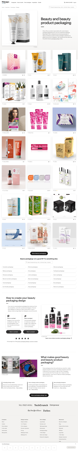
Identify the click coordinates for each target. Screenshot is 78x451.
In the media (4, 428)
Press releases (5, 426)
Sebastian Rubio (6, 132)
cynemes (4, 103)
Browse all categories (44, 436)
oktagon (30, 103)
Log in (74, 2)
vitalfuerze (30, 219)
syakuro (55, 161)
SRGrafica (22, 378)
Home (3, 7)
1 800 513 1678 (68, 2)
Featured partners (62, 439)
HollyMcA (5, 75)
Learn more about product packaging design (57, 338)
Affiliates (61, 430)
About (3, 421)
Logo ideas (61, 432)
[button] (75, 443)
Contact (3, 423)
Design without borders (63, 426)
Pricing (22, 430)
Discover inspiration (25, 428)
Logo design (42, 421)
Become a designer (63, 421)
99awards (61, 428)
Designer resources (63, 436)
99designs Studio (24, 432)
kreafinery (30, 161)
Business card (43, 423)
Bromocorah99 (5, 374)
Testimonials (4, 430)
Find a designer (27, 2)
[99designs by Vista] (5, 2)
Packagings (13, 7)
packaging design (55, 38)
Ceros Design (5, 190)
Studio (39, 2)
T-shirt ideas (61, 434)
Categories (13, 2)
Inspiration (34, 2)
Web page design (43, 426)
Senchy (36, 46)
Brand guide (42, 428)
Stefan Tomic (31, 132)
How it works (20, 2)
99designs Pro (24, 434)
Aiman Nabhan (6, 161)
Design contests (24, 421)
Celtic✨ (55, 190)
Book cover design (43, 434)
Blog (60, 423)
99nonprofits (4, 432)
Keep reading (19, 387)
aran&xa (55, 132)
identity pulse (56, 103)
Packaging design (43, 430)
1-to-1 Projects (24, 423)
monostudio (31, 190)
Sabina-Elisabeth (32, 248)
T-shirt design (42, 432)
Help (60, 441)
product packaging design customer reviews (27, 341)
